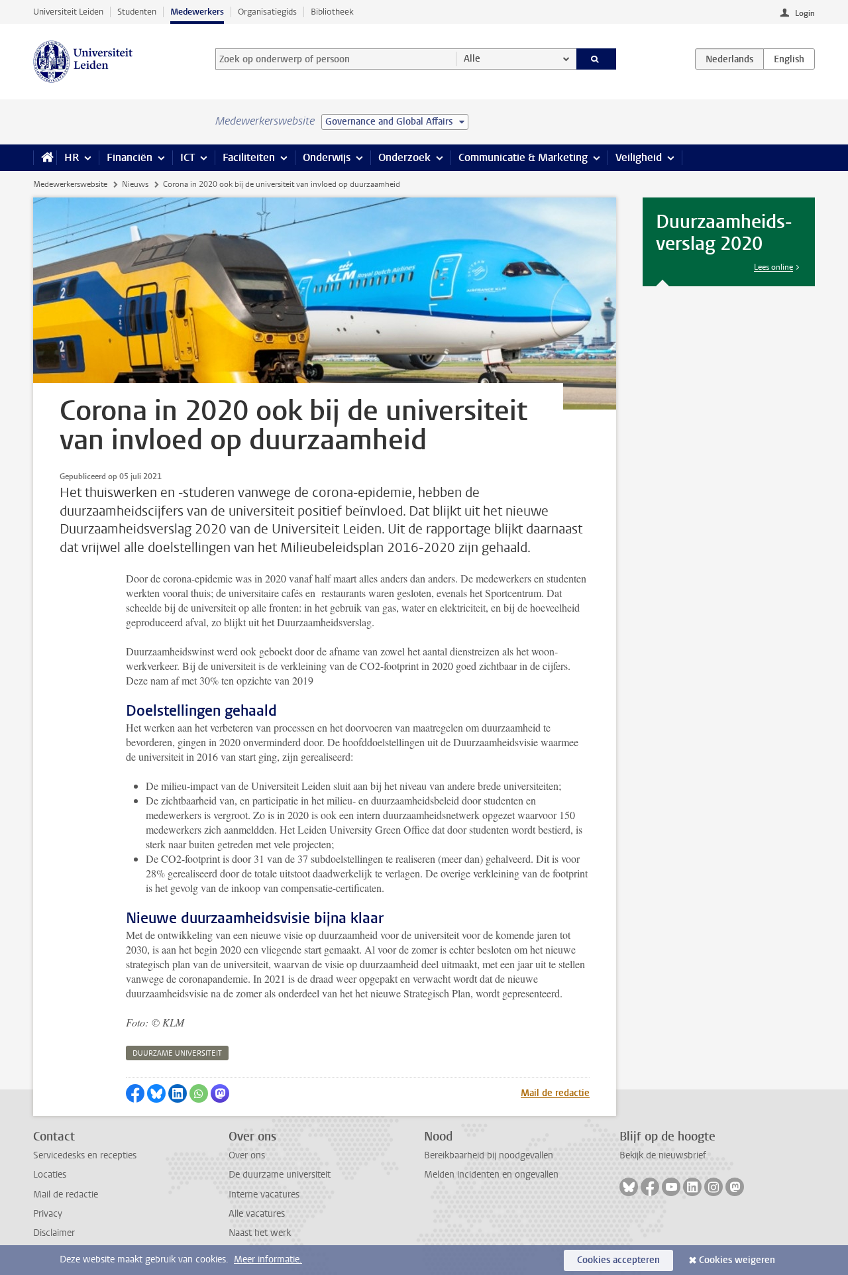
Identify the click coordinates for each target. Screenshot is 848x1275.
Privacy (47, 1213)
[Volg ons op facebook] (650, 1187)
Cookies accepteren (618, 1260)
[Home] (44, 157)
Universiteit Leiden (68, 11)
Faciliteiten (249, 157)
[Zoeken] (596, 59)
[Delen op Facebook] (135, 1093)
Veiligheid (638, 157)
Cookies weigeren (737, 1260)
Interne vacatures (264, 1194)
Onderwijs (326, 157)
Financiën (129, 157)
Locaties (49, 1174)
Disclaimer (54, 1233)
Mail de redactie (555, 1093)
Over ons (247, 1155)
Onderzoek (404, 157)
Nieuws (135, 184)
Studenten (136, 11)
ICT (187, 157)
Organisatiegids (267, 11)
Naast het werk (260, 1233)
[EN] (789, 59)
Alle (472, 58)
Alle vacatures (257, 1213)
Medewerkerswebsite (70, 184)
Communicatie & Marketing (523, 157)
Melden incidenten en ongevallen (491, 1174)
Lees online (773, 267)
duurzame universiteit (177, 1053)
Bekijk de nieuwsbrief (662, 1155)
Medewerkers (197, 11)
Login (805, 13)
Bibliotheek (332, 11)
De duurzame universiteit (280, 1174)
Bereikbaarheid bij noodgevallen (488, 1155)
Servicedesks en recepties (84, 1155)
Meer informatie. (268, 1259)
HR (71, 157)
